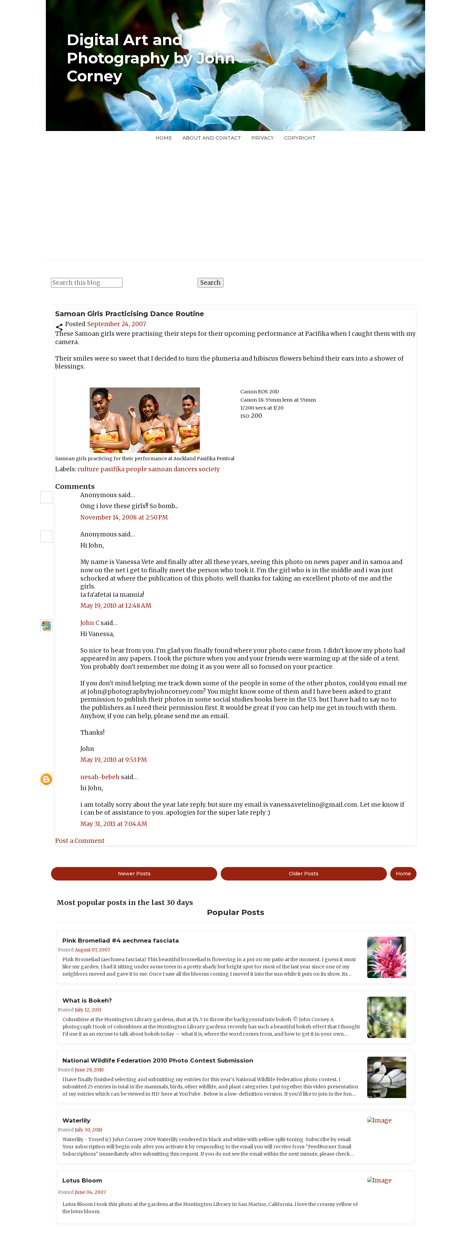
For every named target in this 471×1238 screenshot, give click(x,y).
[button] (59, 326)
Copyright (299, 138)
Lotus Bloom (82, 1180)
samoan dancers (173, 469)
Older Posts (304, 873)
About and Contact (211, 138)
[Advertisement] (235, 196)
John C (89, 623)
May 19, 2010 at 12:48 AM (115, 606)
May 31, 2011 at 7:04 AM (113, 824)
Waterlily (76, 1120)
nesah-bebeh (100, 777)
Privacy (262, 138)
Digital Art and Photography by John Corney (151, 57)
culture (89, 469)
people (137, 469)
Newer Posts (134, 873)
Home (164, 138)
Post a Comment (79, 841)
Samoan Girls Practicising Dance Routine (129, 314)
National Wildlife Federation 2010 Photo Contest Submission (157, 1060)
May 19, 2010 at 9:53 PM (113, 760)
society (209, 469)
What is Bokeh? (87, 1000)
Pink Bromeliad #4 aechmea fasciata (120, 940)
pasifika (113, 469)
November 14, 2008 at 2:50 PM (124, 517)
